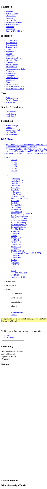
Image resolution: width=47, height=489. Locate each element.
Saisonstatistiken (17, 312)
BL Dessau (15, 190)
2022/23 (14, 168)
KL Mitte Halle (16, 212)
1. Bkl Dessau (16, 192)
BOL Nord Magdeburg (19, 216)
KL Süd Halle (16, 209)
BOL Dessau (15, 188)
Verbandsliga (15, 179)
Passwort (4, 354)
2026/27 (14, 160)
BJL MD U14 (16, 247)
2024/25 (9, 157)
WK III (13, 268)
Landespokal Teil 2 (18, 277)
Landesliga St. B (17, 183)
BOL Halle (15, 201)
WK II (13, 266)
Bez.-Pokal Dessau (18, 196)
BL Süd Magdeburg (18, 222)
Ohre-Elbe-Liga (17, 229)
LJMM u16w (16, 257)
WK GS (14, 260)
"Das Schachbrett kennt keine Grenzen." (21, 147)
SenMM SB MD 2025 (19, 273)
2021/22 (14, 171)
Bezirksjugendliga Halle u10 (21, 214)
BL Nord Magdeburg (19, 220)
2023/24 (14, 166)
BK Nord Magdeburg (19, 225)
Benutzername (6, 351)
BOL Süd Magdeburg (19, 218)
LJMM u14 (15, 249)
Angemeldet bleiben (8, 357)
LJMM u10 (15, 233)
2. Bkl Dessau (16, 194)
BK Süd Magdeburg (18, 227)
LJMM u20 (15, 275)
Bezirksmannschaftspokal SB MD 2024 (26, 253)
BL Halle (14, 203)
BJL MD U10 (16, 238)
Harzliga (14, 236)
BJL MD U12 (16, 242)
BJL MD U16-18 (17, 251)
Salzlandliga (15, 231)
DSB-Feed (7, 139)
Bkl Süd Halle (16, 207)
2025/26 (14, 162)
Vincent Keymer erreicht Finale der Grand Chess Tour (26, 153)
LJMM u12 (15, 240)
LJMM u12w (16, 244)
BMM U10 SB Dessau (19, 198)
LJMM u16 (15, 255)
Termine (14, 315)
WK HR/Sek (15, 264)
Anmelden (5, 359)
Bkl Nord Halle (16, 205)
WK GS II (15, 262)
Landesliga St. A (17, 181)
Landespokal (15, 185)
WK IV (13, 271)
